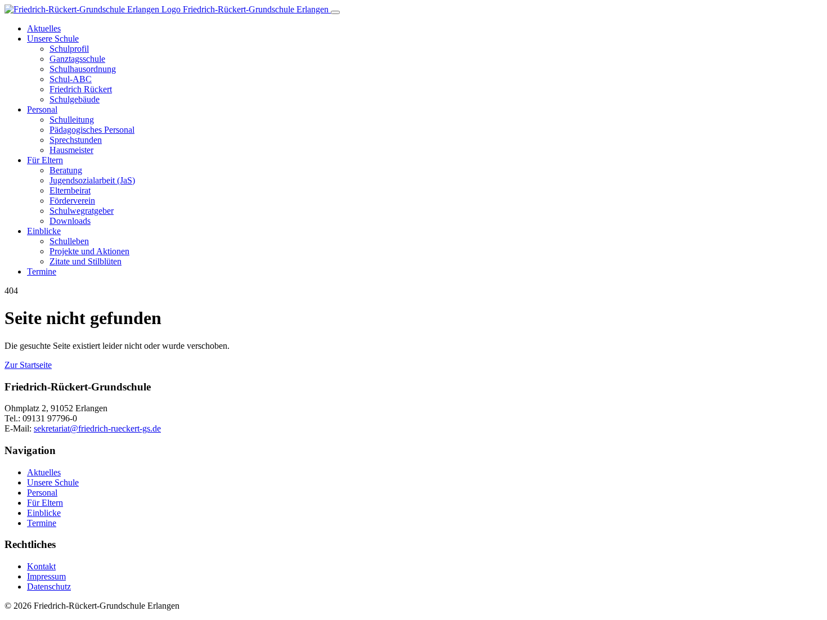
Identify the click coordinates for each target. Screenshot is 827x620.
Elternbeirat (70, 190)
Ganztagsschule (77, 59)
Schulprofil (69, 48)
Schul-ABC (71, 79)
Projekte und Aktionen (89, 251)
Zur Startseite (28, 365)
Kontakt (41, 566)
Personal (42, 109)
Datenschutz (49, 586)
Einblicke (44, 231)
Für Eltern (45, 160)
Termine (41, 271)
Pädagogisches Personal (92, 129)
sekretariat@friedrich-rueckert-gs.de (97, 428)
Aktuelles (44, 28)
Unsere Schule (53, 38)
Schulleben (69, 241)
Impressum (46, 576)
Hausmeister (71, 150)
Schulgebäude (75, 99)
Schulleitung (72, 119)
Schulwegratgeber (82, 210)
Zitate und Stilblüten (86, 261)
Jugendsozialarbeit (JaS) (92, 180)
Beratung (66, 170)
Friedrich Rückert (81, 89)
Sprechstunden (76, 140)
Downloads (70, 221)
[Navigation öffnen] (335, 12)
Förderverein (72, 200)
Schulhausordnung (83, 69)
